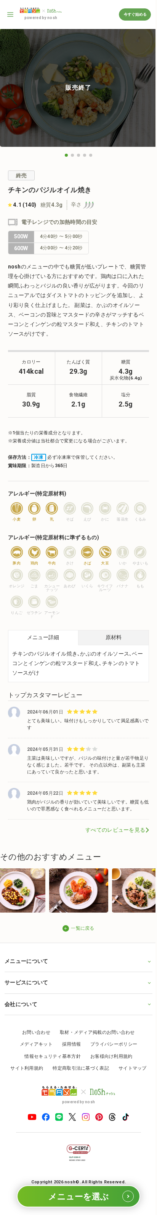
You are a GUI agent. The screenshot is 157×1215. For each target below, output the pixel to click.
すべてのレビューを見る (115, 830)
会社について (21, 1010)
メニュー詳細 (43, 637)
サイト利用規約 (24, 1074)
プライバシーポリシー (111, 1050)
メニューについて (26, 967)
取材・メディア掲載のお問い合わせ (94, 1038)
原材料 (114, 637)
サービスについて (26, 988)
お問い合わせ (33, 1038)
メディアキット (33, 1050)
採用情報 (68, 1050)
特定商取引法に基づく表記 (78, 1074)
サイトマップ (129, 1074)
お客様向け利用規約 (108, 1062)
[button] (66, 155)
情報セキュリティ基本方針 (50, 1062)
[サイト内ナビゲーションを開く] (10, 14)
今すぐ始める (135, 14)
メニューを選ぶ (78, 1196)
